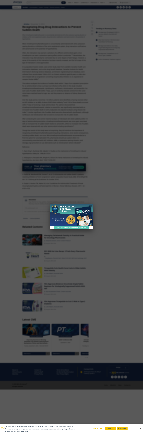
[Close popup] (90, 206)
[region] (71, 428)
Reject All (110, 428)
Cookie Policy (24, 431)
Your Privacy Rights (98, 428)
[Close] (140, 428)
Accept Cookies (122, 428)
